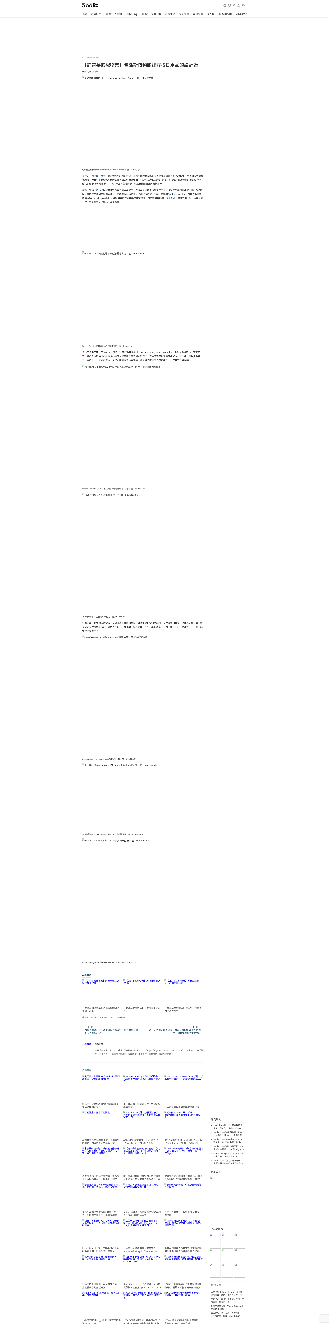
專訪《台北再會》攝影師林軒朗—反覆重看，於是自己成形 (227, 1300)
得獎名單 (96, 14)
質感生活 (170, 14)
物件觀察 (121, 1017)
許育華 (85, 1017)
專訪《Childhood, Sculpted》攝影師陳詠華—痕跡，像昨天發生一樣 (227, 1293)
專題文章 (198, 14)
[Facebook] (225, 5)
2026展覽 (241, 14)
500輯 (88, 57)
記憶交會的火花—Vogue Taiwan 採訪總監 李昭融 (227, 1307)
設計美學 (184, 14)
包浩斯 (94, 1017)
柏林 (112, 1017)
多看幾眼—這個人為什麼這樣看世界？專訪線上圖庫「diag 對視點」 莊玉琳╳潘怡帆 (226, 1314)
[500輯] (90, 5)
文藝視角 (156, 14)
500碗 (144, 14)
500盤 (108, 14)
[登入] (238, 5)
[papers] (234, 5)
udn (83, 57)
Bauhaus (104, 1017)
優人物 (210, 14)
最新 (84, 14)
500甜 (118, 14)
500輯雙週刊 (225, 14)
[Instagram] (229, 5)
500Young (131, 14)
